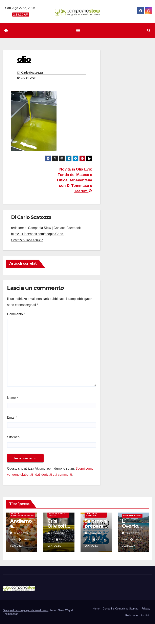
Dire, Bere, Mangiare (92, 515)
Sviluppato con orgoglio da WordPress (25, 610)
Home (96, 608)
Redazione (131, 615)
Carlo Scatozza (32, 72)
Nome (12, 397)
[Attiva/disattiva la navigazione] (78, 30)
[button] (148, 30)
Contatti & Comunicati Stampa (120, 608)
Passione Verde (132, 516)
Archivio (145, 615)
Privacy (145, 608)
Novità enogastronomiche (22, 515)
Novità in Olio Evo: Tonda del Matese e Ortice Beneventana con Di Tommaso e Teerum (74, 180)
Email (12, 417)
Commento (16, 314)
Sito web (13, 437)
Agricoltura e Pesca (57, 515)
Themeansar (10, 613)
